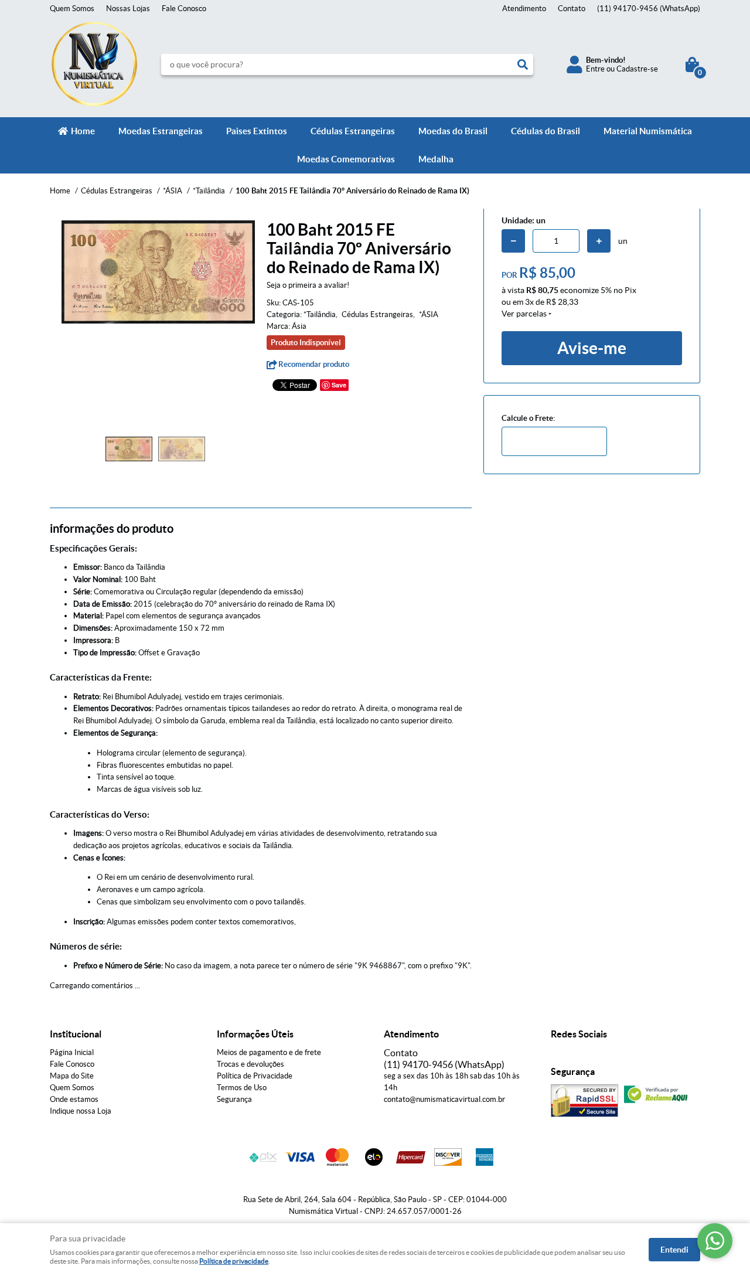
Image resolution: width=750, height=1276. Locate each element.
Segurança (234, 1099)
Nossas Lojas (128, 8)
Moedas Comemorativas (346, 159)
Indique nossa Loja (80, 1111)
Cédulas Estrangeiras (353, 131)
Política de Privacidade (254, 1075)
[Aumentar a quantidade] (599, 241)
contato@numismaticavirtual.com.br (444, 1099)
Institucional (75, 1034)
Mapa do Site (72, 1075)
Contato (571, 8)
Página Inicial (72, 1052)
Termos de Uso (242, 1087)
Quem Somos (72, 8)
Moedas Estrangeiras (160, 131)
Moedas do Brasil (453, 131)
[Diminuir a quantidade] (513, 241)
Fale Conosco (184, 8)
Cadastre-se (637, 68)
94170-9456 (648, 8)
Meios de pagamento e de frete (269, 1052)
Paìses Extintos (256, 131)
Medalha (436, 159)
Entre (595, 68)
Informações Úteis (255, 1034)
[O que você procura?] (522, 64)
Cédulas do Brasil (545, 131)
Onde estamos (74, 1099)
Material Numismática (648, 131)
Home (83, 131)
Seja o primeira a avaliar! (308, 285)
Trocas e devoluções (250, 1064)
